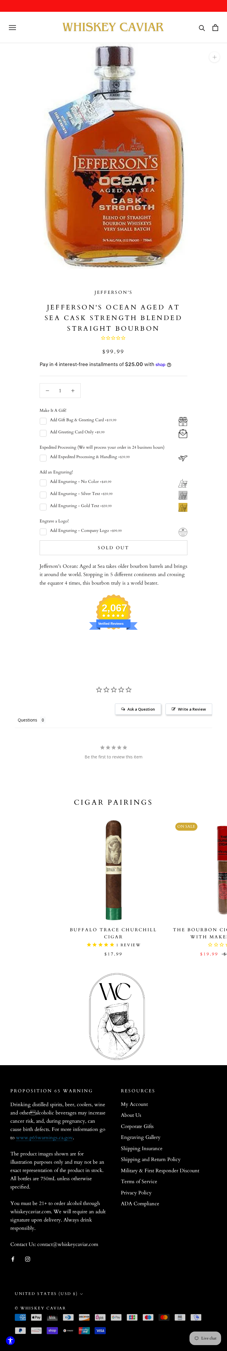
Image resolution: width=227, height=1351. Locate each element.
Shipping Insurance (142, 1148)
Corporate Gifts (137, 1126)
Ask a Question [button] (141, 709)
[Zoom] (214, 57)
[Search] (202, 27)
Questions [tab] (27, 720)
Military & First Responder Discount (160, 1170)
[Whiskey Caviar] (113, 27)
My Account (134, 1104)
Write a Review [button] (192, 709)
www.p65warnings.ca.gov (44, 1137)
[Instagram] (27, 1259)
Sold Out (113, 548)
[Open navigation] (12, 27)
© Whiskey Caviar (40, 1308)
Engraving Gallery (140, 1137)
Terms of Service (139, 1181)
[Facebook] (12, 1259)
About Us (131, 1115)
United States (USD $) (46, 1293)
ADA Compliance (140, 1203)
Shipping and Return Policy (151, 1159)
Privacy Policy (136, 1192)
